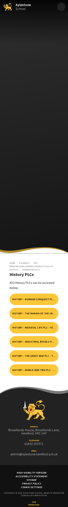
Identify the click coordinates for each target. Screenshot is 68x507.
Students (24, 263)
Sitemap (32, 479)
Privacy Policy (31, 483)
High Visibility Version (32, 472)
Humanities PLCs (31, 269)
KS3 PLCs (14, 269)
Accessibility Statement (32, 476)
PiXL (36, 263)
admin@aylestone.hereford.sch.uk (34, 454)
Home (12, 263)
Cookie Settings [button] (31, 487)
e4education (40, 495)
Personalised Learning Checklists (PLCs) (31, 266)
